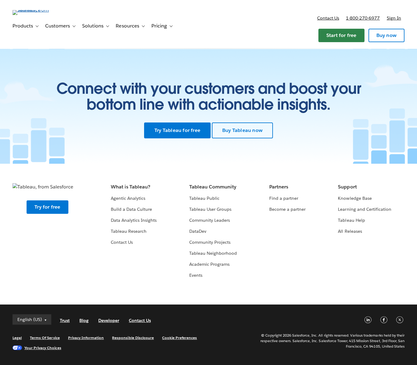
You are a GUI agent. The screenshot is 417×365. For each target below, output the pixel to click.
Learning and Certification (364, 209)
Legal (17, 337)
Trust (65, 320)
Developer (108, 320)
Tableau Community (212, 187)
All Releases (350, 231)
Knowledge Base (355, 198)
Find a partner (283, 198)
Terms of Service (45, 337)
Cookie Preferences (179, 337)
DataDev (197, 231)
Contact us (328, 18)
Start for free (341, 35)
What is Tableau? (130, 187)
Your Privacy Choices (42, 347)
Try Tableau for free (177, 130)
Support (347, 187)
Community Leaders (209, 220)
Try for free (47, 207)
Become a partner (287, 209)
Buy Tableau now (242, 130)
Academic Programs (209, 264)
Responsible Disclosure (133, 337)
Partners (278, 187)
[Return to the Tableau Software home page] (35, 10)
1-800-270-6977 (363, 18)
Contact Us (122, 242)
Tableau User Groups (210, 209)
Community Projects (209, 242)
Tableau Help (351, 220)
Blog (84, 320)
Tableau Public (204, 198)
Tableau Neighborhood (213, 253)
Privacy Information (86, 337)
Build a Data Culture (131, 209)
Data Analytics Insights (134, 220)
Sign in (394, 18)
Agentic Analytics (128, 198)
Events (195, 275)
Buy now (386, 35)
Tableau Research (129, 231)
